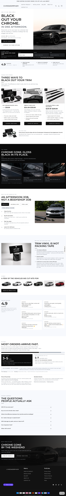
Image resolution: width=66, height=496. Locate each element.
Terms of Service (48, 475)
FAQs (45, 480)
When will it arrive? (6, 428)
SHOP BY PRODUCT (28, 471)
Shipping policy (50, 381)
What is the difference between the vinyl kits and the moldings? (17, 414)
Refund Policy (47, 473)
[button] (26, 4)
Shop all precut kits (9, 290)
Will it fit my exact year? (7, 407)
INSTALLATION (27, 473)
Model (35, 52)
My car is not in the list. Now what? (10, 410)
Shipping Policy (47, 478)
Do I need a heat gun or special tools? (10, 417)
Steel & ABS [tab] (25, 204)
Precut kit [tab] (5, 204)
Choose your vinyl (11, 123)
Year (51, 52)
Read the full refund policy (40, 381)
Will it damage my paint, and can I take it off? (12, 421)
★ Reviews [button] (64, 249)
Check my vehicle (33, 123)
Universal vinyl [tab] (15, 204)
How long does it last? (6, 425)
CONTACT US (27, 480)
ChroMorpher (29, 495)
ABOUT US (26, 478)
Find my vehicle (8, 41)
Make (19, 52)
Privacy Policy (47, 471)
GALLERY (26, 475)
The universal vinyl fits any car (47, 57)
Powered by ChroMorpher (37, 495)
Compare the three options (11, 45)
